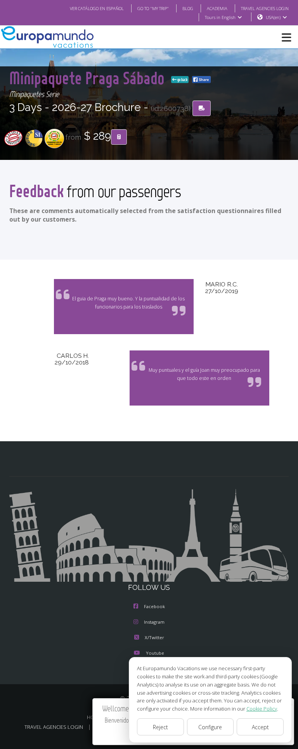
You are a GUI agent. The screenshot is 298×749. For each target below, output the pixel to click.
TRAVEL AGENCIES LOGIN (265, 8)
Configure (210, 727)
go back (182, 79)
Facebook (154, 606)
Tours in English (220, 17)
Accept (260, 727)
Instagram (154, 622)
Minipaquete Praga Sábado (88, 78)
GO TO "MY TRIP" (153, 8)
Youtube (155, 653)
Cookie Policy (261, 708)
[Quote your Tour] (119, 137)
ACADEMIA (217, 8)
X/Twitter (154, 637)
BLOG (187, 8)
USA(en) (273, 17)
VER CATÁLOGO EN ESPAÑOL (97, 8)
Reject (160, 727)
